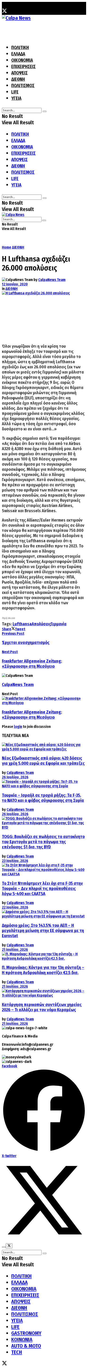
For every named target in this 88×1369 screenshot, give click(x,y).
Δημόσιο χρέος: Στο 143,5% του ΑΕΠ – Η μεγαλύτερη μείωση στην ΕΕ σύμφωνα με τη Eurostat (43, 930)
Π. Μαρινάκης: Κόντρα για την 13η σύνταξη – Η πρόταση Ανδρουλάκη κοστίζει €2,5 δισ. (43, 970)
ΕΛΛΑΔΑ (18, 54)
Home (6, 247)
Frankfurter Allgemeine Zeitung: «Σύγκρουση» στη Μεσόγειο (32, 715)
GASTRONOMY (26, 1333)
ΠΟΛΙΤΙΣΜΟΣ (22, 85)
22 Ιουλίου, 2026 (15, 907)
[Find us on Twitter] (4, 11)
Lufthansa (22, 624)
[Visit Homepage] (16, 18)
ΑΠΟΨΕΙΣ (19, 73)
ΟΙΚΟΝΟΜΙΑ (22, 60)
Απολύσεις (41, 624)
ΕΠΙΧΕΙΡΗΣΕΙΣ (23, 66)
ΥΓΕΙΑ (16, 98)
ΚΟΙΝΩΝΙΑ (21, 1339)
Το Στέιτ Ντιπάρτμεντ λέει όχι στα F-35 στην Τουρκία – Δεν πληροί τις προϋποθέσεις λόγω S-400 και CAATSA (42, 888)
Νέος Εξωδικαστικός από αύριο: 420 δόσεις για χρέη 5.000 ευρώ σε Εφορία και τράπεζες (43, 761)
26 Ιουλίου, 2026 (15, 777)
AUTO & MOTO (26, 1346)
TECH (16, 1352)
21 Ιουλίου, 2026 (15, 949)
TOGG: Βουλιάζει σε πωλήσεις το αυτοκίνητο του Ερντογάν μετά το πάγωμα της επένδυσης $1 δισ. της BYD (43, 842)
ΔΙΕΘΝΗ (18, 79)
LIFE (15, 92)
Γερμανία (58, 624)
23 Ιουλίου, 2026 (15, 860)
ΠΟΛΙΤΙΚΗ (20, 47)
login (18, 726)
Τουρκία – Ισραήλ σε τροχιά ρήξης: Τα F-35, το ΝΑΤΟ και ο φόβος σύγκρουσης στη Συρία (43, 798)
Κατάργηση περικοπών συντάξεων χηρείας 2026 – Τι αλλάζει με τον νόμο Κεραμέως (42, 1007)
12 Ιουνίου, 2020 (15, 284)
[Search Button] (44, 111)
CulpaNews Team (51, 279)
